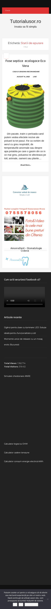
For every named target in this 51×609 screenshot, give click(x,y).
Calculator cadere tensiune (16, 452)
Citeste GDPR (31, 604)
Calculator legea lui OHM (16, 444)
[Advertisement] (25, 410)
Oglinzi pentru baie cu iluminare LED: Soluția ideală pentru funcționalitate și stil (25, 330)
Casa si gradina (19, 72)
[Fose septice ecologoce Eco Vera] (25, 106)
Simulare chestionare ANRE (17, 376)
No (21, 604)
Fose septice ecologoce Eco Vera (25, 63)
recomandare (33, 72)
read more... (25, 165)
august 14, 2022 (23, 77)
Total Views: (10, 363)
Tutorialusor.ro (25, 21)
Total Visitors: (11, 366)
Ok (15, 604)
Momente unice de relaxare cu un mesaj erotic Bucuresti (23, 342)
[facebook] (25, 3)
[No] (47, 599)
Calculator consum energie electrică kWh (23, 461)
